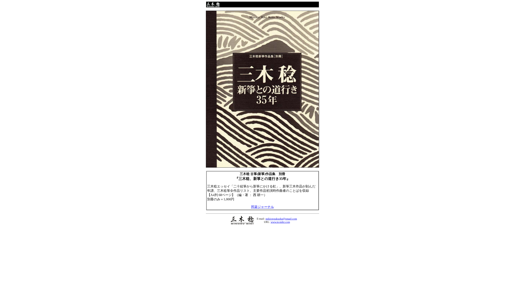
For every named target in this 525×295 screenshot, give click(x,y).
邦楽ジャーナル (262, 207)
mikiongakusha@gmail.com (281, 218)
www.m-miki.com (280, 222)
